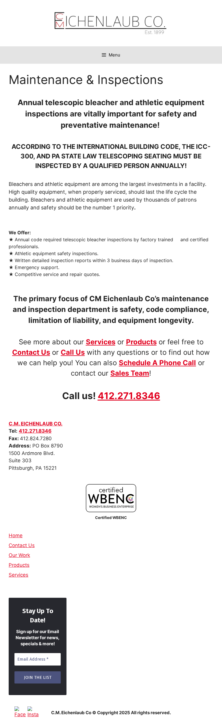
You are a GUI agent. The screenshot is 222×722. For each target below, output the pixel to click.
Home (16, 535)
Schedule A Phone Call (157, 363)
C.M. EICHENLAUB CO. (35, 424)
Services (18, 575)
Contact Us (31, 352)
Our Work (19, 555)
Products (141, 342)
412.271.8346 (129, 395)
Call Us (73, 352)
